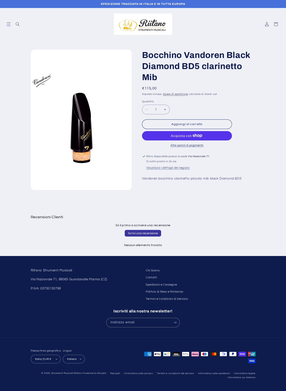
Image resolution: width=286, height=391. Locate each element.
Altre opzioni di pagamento (187, 145)
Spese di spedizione (175, 94)
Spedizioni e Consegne (161, 284)
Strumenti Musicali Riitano (66, 373)
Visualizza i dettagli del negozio (168, 167)
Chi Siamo (153, 270)
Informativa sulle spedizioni (214, 373)
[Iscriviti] (175, 322)
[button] (8, 24)
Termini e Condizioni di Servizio (167, 298)
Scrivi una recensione (143, 233)
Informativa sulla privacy (138, 373)
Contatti (151, 277)
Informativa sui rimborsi (241, 377)
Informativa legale (244, 373)
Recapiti (115, 373)
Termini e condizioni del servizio (175, 373)
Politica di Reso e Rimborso (164, 291)
